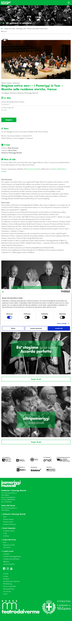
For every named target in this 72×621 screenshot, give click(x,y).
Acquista (8, 120)
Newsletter (6, 579)
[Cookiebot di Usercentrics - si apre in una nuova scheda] (62, 291)
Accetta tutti (59, 328)
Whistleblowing (7, 584)
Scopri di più (36, 379)
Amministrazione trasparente (11, 581)
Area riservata (7, 591)
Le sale (5, 533)
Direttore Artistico (8, 519)
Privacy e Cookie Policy (9, 586)
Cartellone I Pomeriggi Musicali (12, 556)
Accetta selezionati (36, 328)
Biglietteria (6, 561)
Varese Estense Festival (32, 169)
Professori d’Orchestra (9, 524)
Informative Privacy (8, 589)
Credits (5, 594)
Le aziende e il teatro (9, 531)
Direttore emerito (8, 522)
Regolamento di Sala (9, 545)
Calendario (6, 554)
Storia (4, 517)
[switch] (27, 317)
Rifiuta (13, 328)
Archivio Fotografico (9, 564)
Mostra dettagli (62, 323)
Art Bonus (6, 536)
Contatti (5, 576)
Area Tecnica (7, 547)
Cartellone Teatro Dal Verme (11, 559)
